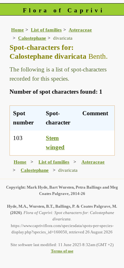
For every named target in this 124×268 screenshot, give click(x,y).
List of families (46, 29)
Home (17, 29)
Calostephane (32, 38)
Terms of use (62, 251)
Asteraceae (80, 29)
